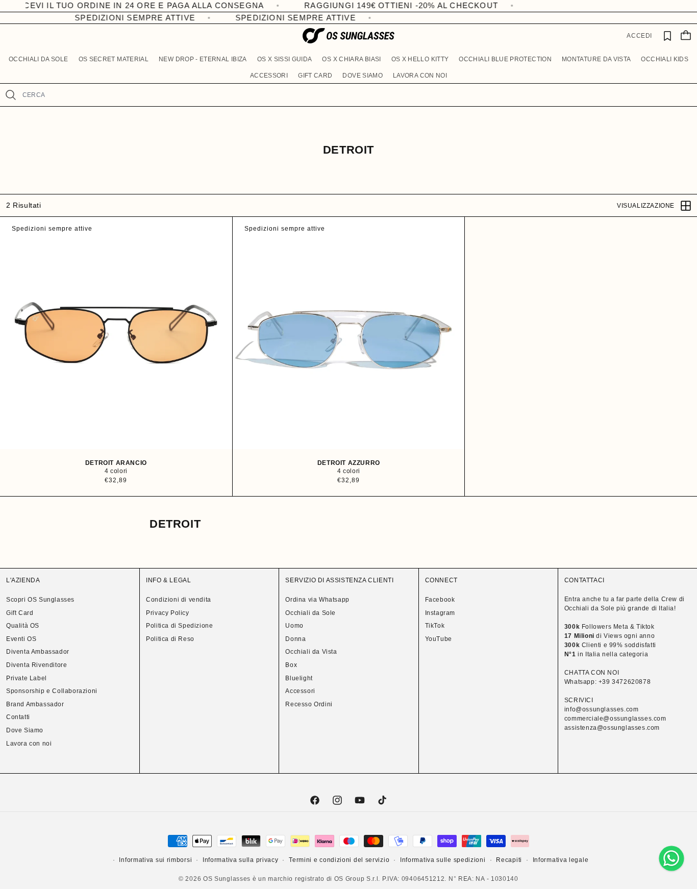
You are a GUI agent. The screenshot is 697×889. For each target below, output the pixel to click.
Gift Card (19, 612)
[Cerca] (11, 95)
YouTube (438, 639)
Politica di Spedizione (179, 625)
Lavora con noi (29, 743)
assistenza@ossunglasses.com (612, 727)
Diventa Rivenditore (36, 665)
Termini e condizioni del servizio (339, 859)
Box (291, 665)
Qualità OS (22, 625)
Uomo (294, 625)
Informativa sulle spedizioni (443, 859)
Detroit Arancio (116, 462)
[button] (38, 60)
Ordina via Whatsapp (317, 599)
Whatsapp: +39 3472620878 (607, 681)
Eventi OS (21, 639)
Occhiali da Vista (311, 651)
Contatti (18, 717)
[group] (116, 333)
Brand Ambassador (35, 704)
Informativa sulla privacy (241, 859)
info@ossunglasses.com (601, 709)
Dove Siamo (24, 730)
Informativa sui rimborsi (155, 859)
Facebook (440, 599)
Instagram (440, 612)
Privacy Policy (167, 612)
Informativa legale (561, 859)
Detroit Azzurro (348, 462)
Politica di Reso (170, 639)
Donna (295, 639)
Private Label (26, 678)
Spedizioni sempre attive (129, 17)
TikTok (435, 625)
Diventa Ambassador (37, 651)
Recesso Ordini (308, 704)
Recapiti (509, 859)
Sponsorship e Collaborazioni (51, 691)
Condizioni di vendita (178, 599)
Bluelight (298, 678)
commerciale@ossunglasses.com (615, 718)
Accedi (639, 35)
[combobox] (355, 95)
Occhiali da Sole (310, 612)
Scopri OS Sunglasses (40, 599)
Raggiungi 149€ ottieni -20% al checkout (372, 5)
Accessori (300, 691)
